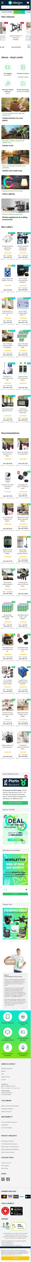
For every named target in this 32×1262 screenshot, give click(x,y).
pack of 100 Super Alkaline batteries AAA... (23, 345)
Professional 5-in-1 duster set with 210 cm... (7, 313)
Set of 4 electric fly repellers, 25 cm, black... (7, 454)
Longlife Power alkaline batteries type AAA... (23, 682)
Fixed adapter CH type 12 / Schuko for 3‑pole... (23, 486)
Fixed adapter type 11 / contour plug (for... (23, 649)
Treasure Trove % (6, 1163)
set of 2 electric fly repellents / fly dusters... (7, 519)
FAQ (2, 1074)
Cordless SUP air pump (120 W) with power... (23, 584)
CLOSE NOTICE (15, 1258)
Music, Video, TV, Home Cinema (10, 1146)
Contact (3, 1079)
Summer (28, 12)
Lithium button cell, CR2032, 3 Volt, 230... (7, 279)
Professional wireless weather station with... (23, 410)
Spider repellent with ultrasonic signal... (7, 746)
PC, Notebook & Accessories (9, 1144)
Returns (3, 1071)
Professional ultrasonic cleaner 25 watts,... (23, 747)
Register (15, 894)
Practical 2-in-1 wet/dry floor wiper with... (7, 378)
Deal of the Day (19, 12)
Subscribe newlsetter (7, 1108)
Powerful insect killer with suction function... (7, 486)
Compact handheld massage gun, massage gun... (23, 247)
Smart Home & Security (7, 1152)
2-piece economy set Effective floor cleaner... (23, 378)
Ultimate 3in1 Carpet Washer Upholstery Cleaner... (23, 519)
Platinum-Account (6, 1111)
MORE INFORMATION (15, 803)
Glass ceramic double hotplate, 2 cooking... (8, 584)
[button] (2, 38)
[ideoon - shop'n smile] (15, 2)
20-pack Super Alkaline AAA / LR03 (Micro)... (7, 616)
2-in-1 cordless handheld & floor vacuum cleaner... (7, 682)
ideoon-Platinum (7, 12)
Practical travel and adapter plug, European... (7, 247)
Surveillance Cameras (7, 1141)
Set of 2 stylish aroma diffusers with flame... (23, 280)
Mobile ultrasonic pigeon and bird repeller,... (7, 551)
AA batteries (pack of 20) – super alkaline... (23, 616)
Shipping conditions (6, 1068)
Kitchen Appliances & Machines (10, 1149)
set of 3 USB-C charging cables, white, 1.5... (22, 313)
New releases (5, 1165)
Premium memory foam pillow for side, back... (7, 714)
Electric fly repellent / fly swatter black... (23, 453)
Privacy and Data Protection (9, 1122)
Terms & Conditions (6, 1127)
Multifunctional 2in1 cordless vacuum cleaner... (23, 714)
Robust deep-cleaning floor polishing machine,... (23, 551)
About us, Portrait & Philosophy (10, 1106)
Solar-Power (4, 1168)
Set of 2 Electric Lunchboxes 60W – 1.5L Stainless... (7, 345)
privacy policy (18, 1254)
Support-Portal (5, 1077)
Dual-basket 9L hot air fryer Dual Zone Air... (7, 649)
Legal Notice (4, 1125)
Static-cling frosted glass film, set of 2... (7, 410)
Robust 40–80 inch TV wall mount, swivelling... (16, 37)
